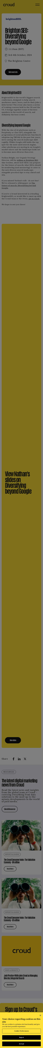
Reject (21, 1037)
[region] (21, 1030)
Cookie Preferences (21, 1031)
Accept (21, 1044)
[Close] (40, 1015)
